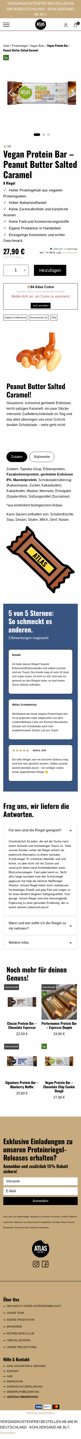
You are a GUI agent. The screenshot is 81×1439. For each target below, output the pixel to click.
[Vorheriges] (10, 93)
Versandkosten (70, 252)
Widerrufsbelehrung (23, 1391)
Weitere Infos (19, 942)
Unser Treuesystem (21, 1347)
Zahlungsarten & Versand (26, 1366)
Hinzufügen (50, 270)
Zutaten (17, 457)
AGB (9, 1376)
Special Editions (19, 1340)
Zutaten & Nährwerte (15, 317)
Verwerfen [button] (8, 1433)
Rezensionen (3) (39, 317)
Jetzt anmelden (41, 305)
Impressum (15, 1381)
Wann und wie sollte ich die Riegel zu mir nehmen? (37, 925)
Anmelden (40, 1201)
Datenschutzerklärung (25, 1386)
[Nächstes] (73, 93)
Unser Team (15, 1312)
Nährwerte (42, 457)
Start (6, 45)
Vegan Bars (37, 45)
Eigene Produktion (21, 1319)
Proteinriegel (19, 45)
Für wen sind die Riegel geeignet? (35, 830)
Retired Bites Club (20, 1333)
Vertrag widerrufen (22, 1396)
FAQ (53, 317)
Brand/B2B (14, 1326)
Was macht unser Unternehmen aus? (34, 1306)
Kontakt (13, 1371)
